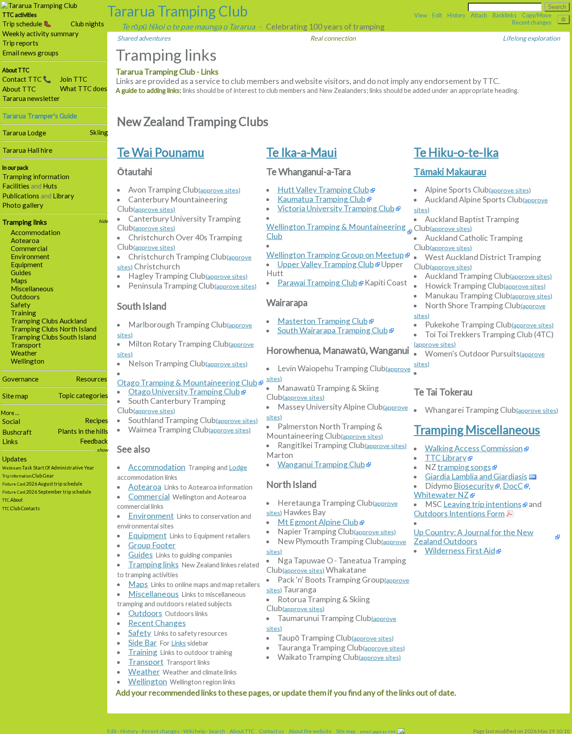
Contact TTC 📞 (26, 79)
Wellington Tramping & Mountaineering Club (336, 231)
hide (103, 221)
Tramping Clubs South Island (53, 337)
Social (11, 421)
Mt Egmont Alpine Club (318, 522)
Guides (21, 272)
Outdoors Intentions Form (459, 513)
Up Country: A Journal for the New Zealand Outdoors (473, 537)
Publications (20, 196)
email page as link (377, 731)
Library (63, 196)
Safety (20, 305)
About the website (310, 731)
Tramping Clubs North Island (54, 329)
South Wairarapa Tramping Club (333, 330)
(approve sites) (219, 190)
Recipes (96, 420)
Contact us (271, 731)
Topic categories (83, 395)
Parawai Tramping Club (318, 282)
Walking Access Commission (474, 448)
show (102, 450)
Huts (50, 186)
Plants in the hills (83, 431)
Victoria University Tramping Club (336, 208)
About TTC (19, 89)
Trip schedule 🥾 (27, 24)
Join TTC (73, 79)
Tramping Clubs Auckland (49, 321)
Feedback (94, 441)
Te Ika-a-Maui (301, 152)
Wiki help (194, 731)
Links (10, 441)
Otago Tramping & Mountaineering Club (187, 382)
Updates (14, 459)
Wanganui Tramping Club (321, 464)
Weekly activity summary (40, 33)
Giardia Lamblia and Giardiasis (476, 476)
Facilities (15, 186)
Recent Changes (157, 623)
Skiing (99, 132)
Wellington (27, 361)
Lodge (238, 467)
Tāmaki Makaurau (450, 171)
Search (217, 731)
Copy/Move (536, 15)
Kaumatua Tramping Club (322, 199)
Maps (19, 281)
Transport (26, 345)
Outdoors (25, 297)
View (420, 15)
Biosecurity (474, 486)
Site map (15, 396)
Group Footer (152, 545)
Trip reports (20, 43)
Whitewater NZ (441, 495)
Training (23, 313)
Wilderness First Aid (460, 550)
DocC (513, 486)
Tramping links (24, 222)
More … (10, 413)
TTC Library (446, 457)
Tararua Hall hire (27, 150)
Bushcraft (17, 432)
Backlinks (504, 15)
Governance (20, 379)
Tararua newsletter (31, 98)
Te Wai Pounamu (160, 152)
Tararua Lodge (24, 133)
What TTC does (83, 88)
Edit (437, 15)
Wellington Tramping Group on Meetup (335, 255)
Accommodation (35, 232)
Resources (91, 379)
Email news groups (30, 53)
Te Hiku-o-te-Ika (456, 152)
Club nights (87, 24)
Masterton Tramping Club (323, 321)
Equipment (27, 264)
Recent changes (531, 22)
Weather (24, 353)
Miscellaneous (32, 289)
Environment (30, 256)
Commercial (29, 248)
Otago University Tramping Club (184, 391)
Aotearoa (25, 240)
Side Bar (142, 642)
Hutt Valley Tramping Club (323, 189)
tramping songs (464, 467)
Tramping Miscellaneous (477, 430)
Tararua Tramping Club (177, 11)
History (456, 15)
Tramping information (35, 176)
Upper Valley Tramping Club (326, 264)
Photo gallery (22, 205)
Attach (479, 15)
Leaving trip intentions (482, 504)
